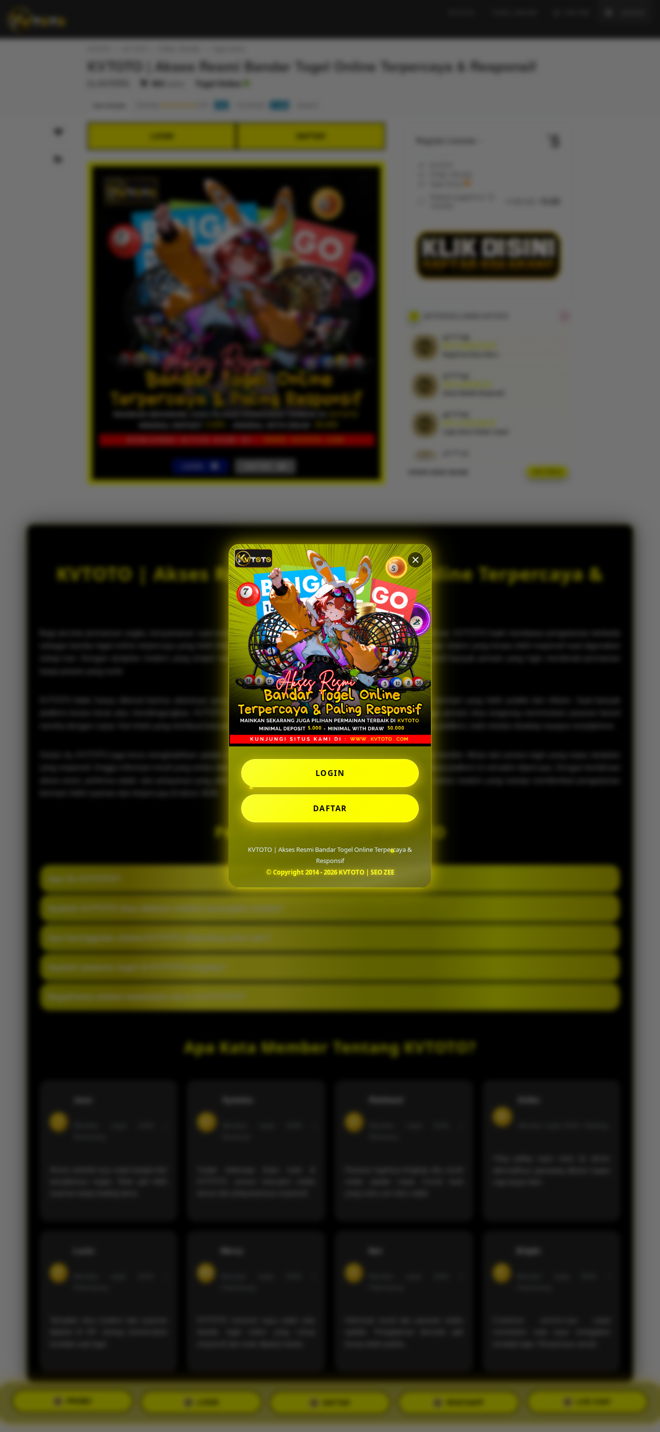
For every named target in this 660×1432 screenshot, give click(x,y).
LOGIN (330, 773)
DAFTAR (330, 808)
